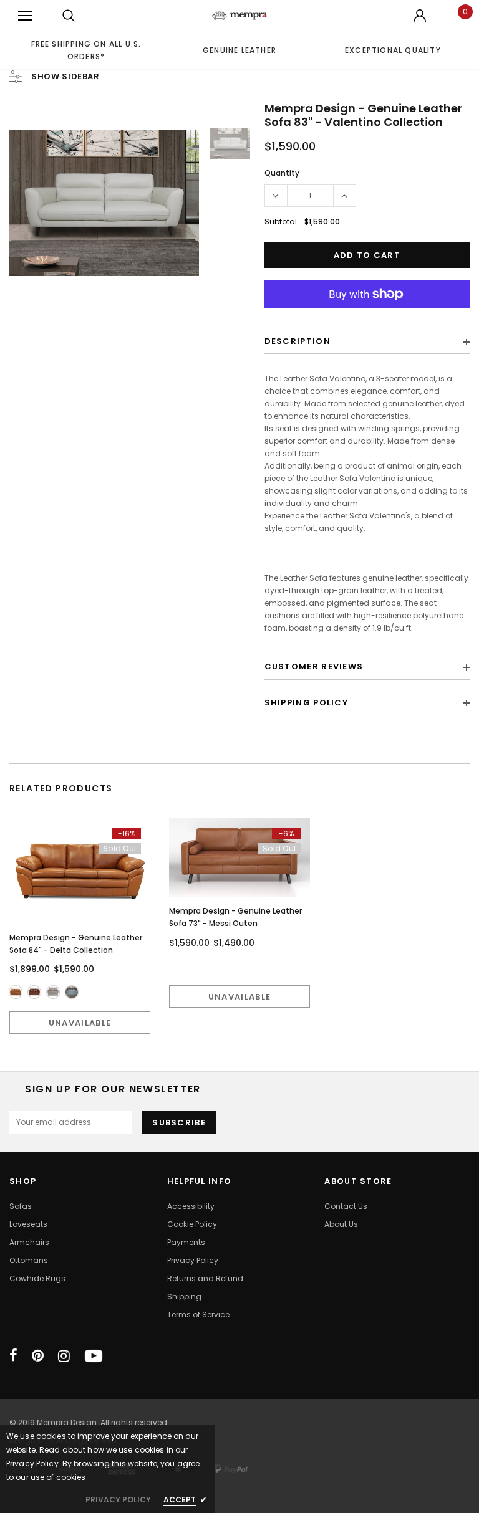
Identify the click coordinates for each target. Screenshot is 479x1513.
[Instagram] (64, 1356)
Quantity (281, 173)
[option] (86, 50)
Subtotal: (281, 221)
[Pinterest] (38, 1356)
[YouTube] (93, 1356)
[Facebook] (13, 1356)
